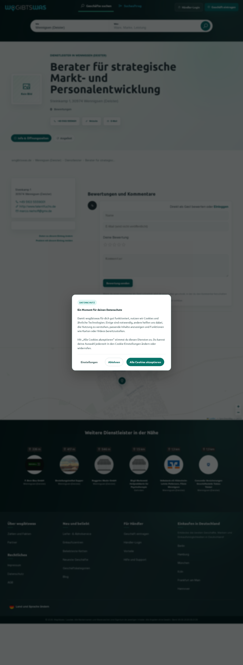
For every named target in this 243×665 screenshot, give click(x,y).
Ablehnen (114, 362)
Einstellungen (89, 362)
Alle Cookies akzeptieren (145, 362)
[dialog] (121, 332)
